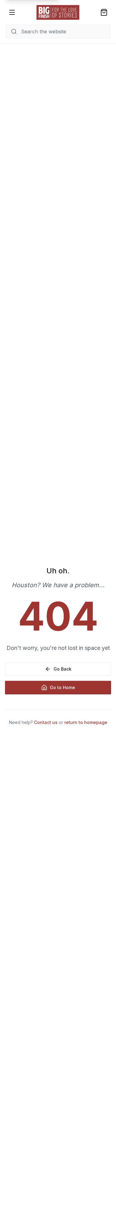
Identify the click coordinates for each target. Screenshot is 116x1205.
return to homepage (85, 722)
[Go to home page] (58, 12)
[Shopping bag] (104, 12)
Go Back (62, 669)
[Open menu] (12, 12)
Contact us (46, 722)
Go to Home (62, 687)
